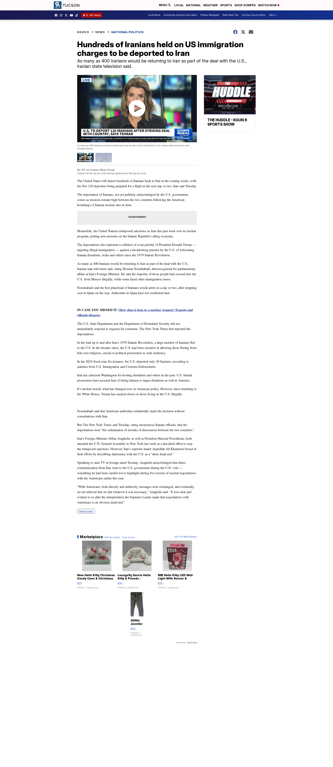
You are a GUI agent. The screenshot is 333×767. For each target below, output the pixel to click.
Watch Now (268, 5)
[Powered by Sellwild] (192, 642)
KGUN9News (57, 15)
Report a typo (86, 511)
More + (273, 15)
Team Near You (231, 15)
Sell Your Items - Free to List (119, 537)
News (100, 32)
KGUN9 (67, 15)
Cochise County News (254, 15)
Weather (210, 5)
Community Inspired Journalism (180, 15)
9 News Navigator (209, 15)
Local (179, 5)
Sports (226, 5)
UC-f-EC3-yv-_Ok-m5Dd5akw (72, 15)
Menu (163, 5)
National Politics (127, 32)
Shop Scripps (245, 5)
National (193, 5)
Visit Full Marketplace (185, 537)
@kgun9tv (77, 15)
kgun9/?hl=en (62, 15)
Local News (154, 15)
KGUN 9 (83, 32)
